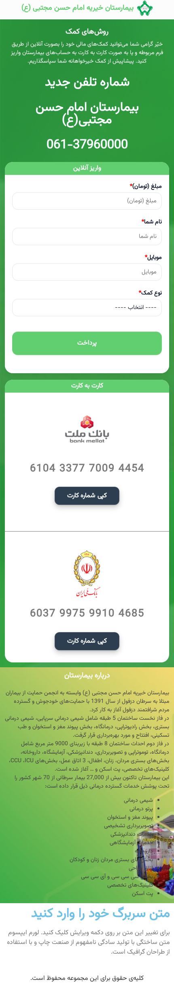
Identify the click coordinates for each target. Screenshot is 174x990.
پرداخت (87, 343)
